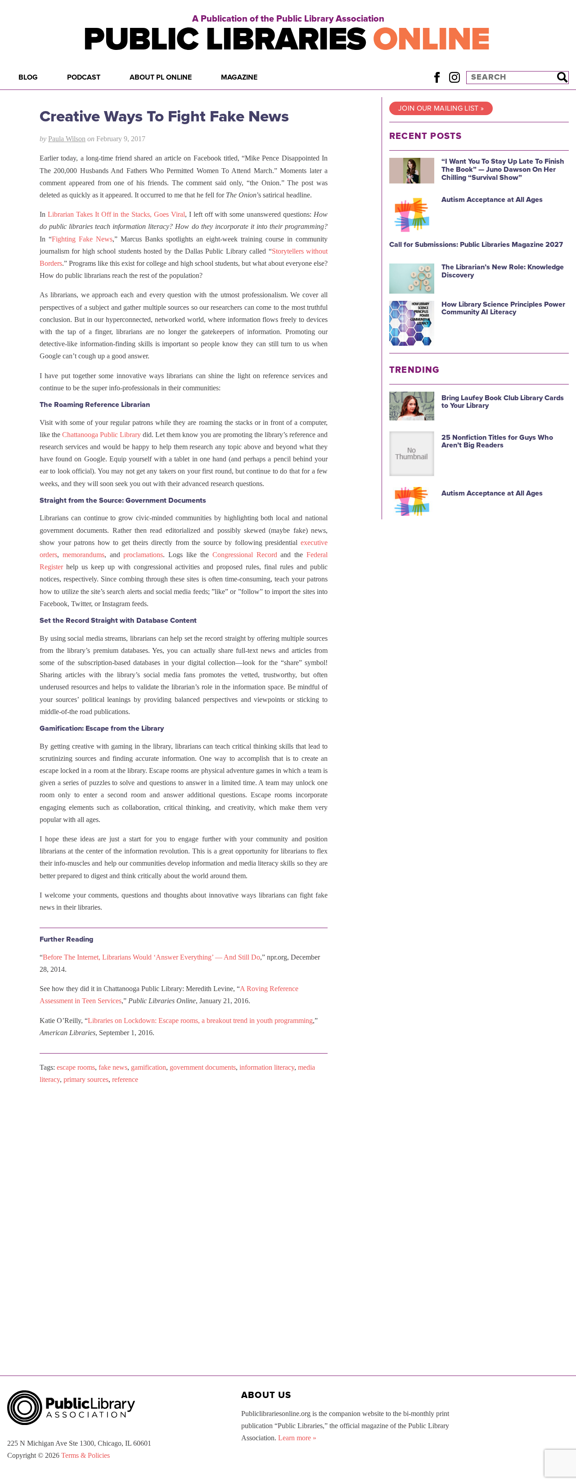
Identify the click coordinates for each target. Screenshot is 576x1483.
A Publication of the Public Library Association (288, 18)
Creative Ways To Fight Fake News (164, 116)
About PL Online (161, 77)
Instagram (454, 77)
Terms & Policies (85, 1455)
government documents (203, 1067)
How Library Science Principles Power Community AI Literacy (503, 308)
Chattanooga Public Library (101, 434)
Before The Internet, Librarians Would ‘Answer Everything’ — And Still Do (151, 957)
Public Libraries (286, 39)
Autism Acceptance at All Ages (492, 199)
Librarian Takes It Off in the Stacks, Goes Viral (116, 214)
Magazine (239, 77)
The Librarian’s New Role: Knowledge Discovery (502, 271)
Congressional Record (244, 554)
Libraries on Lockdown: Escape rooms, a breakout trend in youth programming (200, 1020)
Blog (28, 77)
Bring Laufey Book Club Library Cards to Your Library (502, 402)
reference (125, 1079)
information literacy (266, 1067)
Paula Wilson (67, 139)
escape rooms (76, 1067)
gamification (148, 1067)
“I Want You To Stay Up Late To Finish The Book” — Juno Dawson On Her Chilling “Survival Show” (502, 169)
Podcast (83, 77)
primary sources (85, 1079)
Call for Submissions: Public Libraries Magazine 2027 (476, 244)
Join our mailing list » (441, 108)
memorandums (83, 554)
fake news (113, 1067)
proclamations (143, 554)
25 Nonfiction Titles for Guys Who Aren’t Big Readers (497, 441)
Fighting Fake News (82, 239)
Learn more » (297, 1438)
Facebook (436, 77)
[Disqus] (184, 1205)
